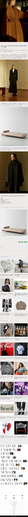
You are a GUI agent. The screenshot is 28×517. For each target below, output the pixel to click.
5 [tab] (5, 236)
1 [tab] (1, 236)
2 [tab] (2, 236)
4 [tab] (4, 236)
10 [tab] (11, 236)
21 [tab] (23, 236)
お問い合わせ (14, 513)
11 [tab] (12, 236)
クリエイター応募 (14, 506)
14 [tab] (15, 236)
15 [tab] (16, 236)
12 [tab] (13, 236)
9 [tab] (10, 236)
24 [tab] (26, 236)
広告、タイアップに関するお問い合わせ (14, 503)
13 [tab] (14, 236)
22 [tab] (24, 236)
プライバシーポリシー (14, 510)
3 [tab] (3, 236)
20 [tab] (22, 236)
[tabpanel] (14, 223)
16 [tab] (17, 236)
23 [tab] (25, 236)
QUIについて (14, 507)
